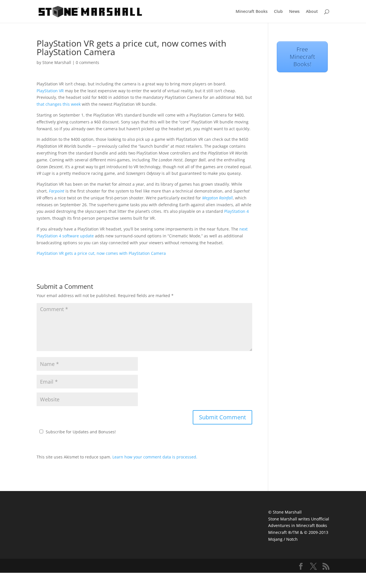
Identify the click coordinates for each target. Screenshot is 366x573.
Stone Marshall (56, 62)
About (312, 11)
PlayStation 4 (236, 211)
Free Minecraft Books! (302, 56)
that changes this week (59, 104)
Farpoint (56, 191)
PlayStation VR (50, 90)
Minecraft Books (252, 11)
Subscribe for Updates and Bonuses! (81, 431)
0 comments (87, 62)
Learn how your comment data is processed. (154, 457)
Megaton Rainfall (217, 198)
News (294, 11)
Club (278, 11)
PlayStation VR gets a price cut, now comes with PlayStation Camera (101, 253)
